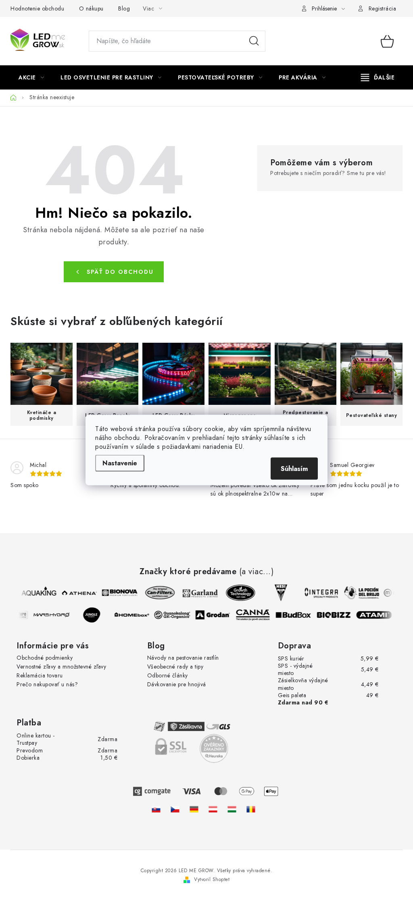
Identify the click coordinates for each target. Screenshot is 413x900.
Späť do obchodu (120, 272)
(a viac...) (256, 572)
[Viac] (378, 77)
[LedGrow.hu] (231, 808)
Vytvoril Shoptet (211, 879)
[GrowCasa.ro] (250, 808)
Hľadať (254, 41)
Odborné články (167, 675)
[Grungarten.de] (194, 808)
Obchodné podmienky (45, 657)
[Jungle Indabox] (94, 615)
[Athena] (76, 593)
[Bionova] (117, 593)
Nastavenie (119, 463)
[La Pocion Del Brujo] (359, 593)
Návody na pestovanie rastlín (183, 657)
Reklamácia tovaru (40, 675)
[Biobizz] (336, 615)
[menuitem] (31, 77)
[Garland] (197, 593)
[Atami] (377, 615)
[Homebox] (135, 615)
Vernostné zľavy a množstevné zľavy (61, 666)
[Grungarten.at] (213, 808)
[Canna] (256, 615)
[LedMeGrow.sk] (156, 808)
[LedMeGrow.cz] (175, 808)
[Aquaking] (36, 593)
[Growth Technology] (238, 593)
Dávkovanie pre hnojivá (176, 684)
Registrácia (382, 8)
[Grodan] (215, 615)
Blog (124, 8)
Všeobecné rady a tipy (175, 666)
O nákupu (91, 8)
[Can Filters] (157, 593)
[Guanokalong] (175, 615)
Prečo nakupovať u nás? (47, 684)
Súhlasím (294, 468)
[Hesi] (278, 593)
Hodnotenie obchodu (37, 8)
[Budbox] (296, 615)
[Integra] (318, 593)
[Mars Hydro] (54, 615)
